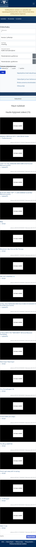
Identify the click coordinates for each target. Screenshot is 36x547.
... (34, 56)
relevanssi (5, 68)
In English (18, 18)
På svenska (11, 18)
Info (2, 542)
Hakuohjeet (9, 542)
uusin (14, 68)
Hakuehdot (18, 99)
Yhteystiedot (29, 542)
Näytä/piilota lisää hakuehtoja (26, 73)
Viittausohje (21, 86)
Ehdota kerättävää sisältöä (18, 544)
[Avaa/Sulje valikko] (33, 3)
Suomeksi (3, 18)
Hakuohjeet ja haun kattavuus (26, 79)
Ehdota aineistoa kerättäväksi (26, 82)
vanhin (22, 68)
